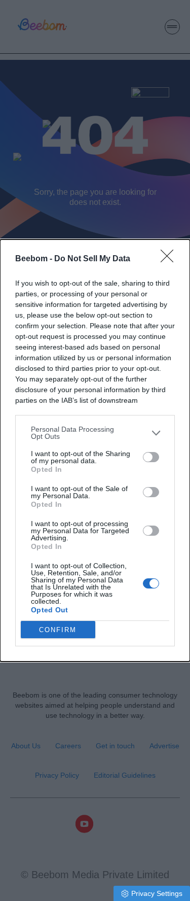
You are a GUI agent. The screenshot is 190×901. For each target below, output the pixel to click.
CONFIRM (58, 630)
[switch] (151, 457)
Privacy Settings (156, 893)
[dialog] (95, 450)
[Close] (170, 259)
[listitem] (95, 433)
